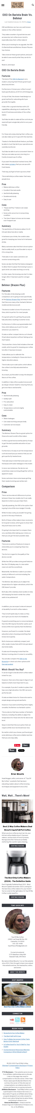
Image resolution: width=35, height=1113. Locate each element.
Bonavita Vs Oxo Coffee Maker (14, 1033)
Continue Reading (17, 846)
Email (26, 745)
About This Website (17, 972)
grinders (13, 164)
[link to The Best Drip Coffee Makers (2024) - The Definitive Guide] (17, 862)
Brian (29, 22)
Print (12, 750)
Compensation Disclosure (18, 1065)
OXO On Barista (18, 79)
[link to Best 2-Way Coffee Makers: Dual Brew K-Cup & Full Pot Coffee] (17, 811)
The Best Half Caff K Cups (12, 1036)
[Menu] (3, 5)
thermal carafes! (7, 664)
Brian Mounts (17, 774)
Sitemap (5, 1065)
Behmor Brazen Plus (13, 299)
